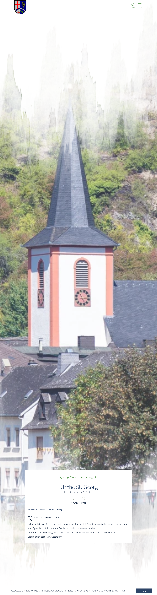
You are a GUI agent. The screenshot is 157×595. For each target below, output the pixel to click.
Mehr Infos (120, 591)
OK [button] (144, 591)
